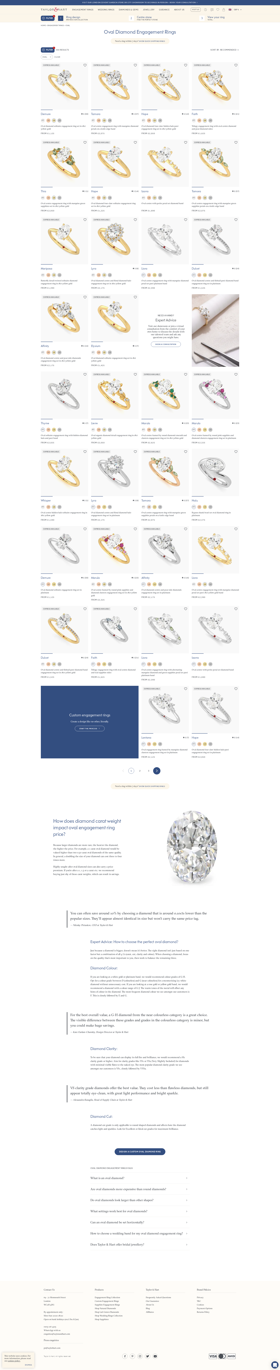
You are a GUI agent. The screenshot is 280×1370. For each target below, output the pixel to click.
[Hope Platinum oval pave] (215, 722)
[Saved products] (218, 10)
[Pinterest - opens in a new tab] (132, 1356)
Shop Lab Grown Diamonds (107, 1312)
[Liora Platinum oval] (165, 253)
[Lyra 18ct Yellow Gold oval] (115, 253)
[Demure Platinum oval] (64, 563)
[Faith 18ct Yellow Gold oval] (215, 98)
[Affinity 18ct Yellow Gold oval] (64, 330)
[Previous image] (45, 86)
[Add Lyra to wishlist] (135, 220)
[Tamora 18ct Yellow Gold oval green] (215, 175)
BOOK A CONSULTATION (165, 344)
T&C (199, 1301)
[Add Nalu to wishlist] (236, 452)
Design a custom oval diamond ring (140, 1151)
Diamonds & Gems (129, 9)
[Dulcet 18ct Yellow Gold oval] (64, 643)
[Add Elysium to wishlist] (135, 297)
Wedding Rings (106, 9)
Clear (57, 57)
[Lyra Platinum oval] (115, 485)
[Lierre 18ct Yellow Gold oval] (115, 407)
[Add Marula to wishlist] (186, 374)
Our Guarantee (152, 1301)
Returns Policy (203, 1312)
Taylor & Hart (54, 10)
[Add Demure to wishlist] (85, 65)
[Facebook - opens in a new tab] (124, 1356)
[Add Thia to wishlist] (85, 142)
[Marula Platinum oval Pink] (215, 407)
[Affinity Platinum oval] (165, 563)
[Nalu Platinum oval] (215, 485)
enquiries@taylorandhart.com (57, 1334)
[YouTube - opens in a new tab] (155, 1356)
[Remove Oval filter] (51, 57)
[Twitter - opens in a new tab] (147, 1356)
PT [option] (43, 120)
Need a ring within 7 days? (140, 41)
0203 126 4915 (50, 1326)
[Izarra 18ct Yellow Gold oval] (165, 175)
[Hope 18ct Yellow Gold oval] (115, 175)
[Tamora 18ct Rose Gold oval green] (165, 485)
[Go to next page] (156, 770)
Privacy (200, 1297)
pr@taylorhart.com (52, 1348)
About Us (179, 9)
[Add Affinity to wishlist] (85, 297)
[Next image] (84, 86)
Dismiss (28, 1365)
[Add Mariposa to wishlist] (85, 220)
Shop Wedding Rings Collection (109, 1315)
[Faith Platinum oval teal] (115, 643)
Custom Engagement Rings (107, 1301)
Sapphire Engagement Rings (107, 1304)
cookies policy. (14, 1360)
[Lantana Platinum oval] (165, 722)
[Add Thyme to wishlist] (85, 374)
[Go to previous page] (123, 770)
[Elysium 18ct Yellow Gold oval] (115, 330)
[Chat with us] (275, 1365)
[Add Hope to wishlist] (186, 65)
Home (43, 25)
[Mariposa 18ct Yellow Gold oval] (64, 253)
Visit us (195, 9)
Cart (224, 10)
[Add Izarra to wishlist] (186, 142)
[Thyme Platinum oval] (64, 407)
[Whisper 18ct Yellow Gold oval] (64, 485)
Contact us (212, 10)
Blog (148, 1308)
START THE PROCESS (88, 729)
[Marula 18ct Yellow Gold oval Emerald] (165, 407)
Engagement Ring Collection (107, 1297)
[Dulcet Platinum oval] (215, 253)
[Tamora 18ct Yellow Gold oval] (115, 98)
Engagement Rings (82, 9)
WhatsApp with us (52, 1330)
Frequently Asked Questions (158, 1297)
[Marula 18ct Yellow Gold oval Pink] (115, 563)
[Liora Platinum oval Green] (165, 643)
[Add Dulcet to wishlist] (236, 220)
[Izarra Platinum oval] (215, 643)
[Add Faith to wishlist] (236, 65)
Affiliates (150, 1312)
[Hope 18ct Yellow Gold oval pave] (165, 98)
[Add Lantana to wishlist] (186, 689)
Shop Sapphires (102, 1319)
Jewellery (149, 9)
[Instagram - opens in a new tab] (140, 1356)
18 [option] (48, 120)
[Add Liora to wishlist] (186, 220)
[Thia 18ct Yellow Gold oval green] (64, 175)
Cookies (200, 1304)
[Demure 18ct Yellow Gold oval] (64, 98)
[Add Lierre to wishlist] (135, 374)
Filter (50, 17)
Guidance (164, 9)
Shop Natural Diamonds (105, 1308)
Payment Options (204, 1308)
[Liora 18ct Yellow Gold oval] (215, 563)
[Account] (205, 9)
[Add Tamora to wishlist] (135, 65)
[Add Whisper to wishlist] (85, 452)
